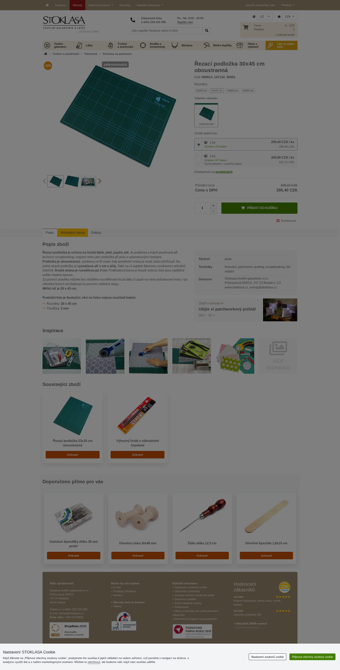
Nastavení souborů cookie (267, 656)
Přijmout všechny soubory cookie (312, 656)
